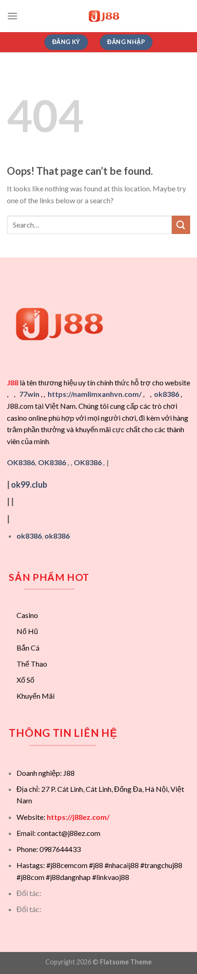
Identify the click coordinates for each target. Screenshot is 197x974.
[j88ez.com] (104, 16)
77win (29, 394)
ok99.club (29, 484)
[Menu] (12, 16)
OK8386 (52, 462)
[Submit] (181, 225)
